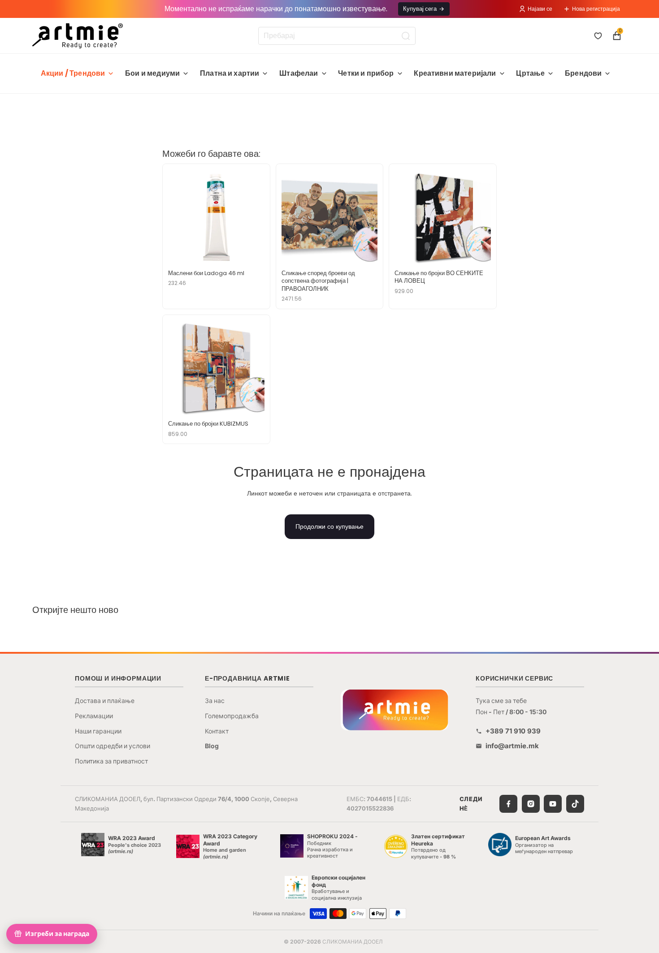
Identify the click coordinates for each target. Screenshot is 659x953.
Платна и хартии (229, 73)
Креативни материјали (455, 73)
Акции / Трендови (73, 73)
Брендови (583, 73)
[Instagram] (531, 804)
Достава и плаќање (104, 700)
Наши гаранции (98, 731)
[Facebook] (508, 804)
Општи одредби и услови (112, 746)
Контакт (217, 731)
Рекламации (94, 716)
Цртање (530, 73)
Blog (212, 746)
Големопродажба (232, 716)
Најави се (540, 9)
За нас (215, 700)
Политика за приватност (111, 761)
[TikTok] (575, 804)
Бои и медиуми (152, 73)
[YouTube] (553, 804)
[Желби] (598, 36)
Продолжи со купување (329, 526)
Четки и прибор (366, 73)
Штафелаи (298, 73)
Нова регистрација (596, 9)
